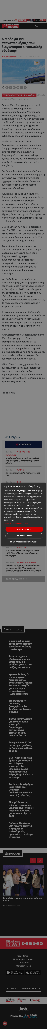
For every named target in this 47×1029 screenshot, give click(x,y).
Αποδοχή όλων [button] (24, 529)
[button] (23, 524)
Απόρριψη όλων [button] (24, 536)
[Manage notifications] (5, 1023)
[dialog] (23, 514)
